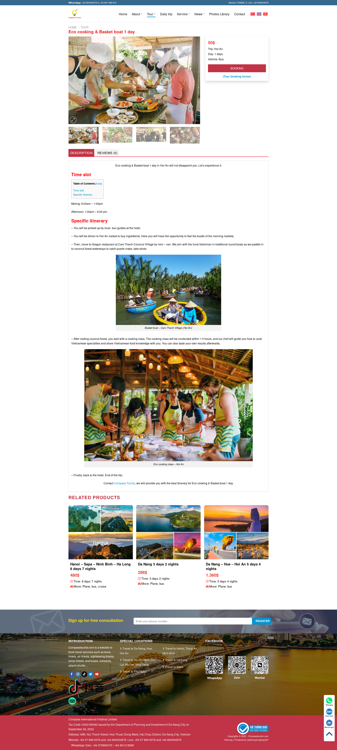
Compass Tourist (124, 483)
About (136, 14)
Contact (239, 14)
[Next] (193, 80)
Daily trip (166, 14)
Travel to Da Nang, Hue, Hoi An (136, 650)
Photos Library (219, 14)
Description (81, 152)
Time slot (78, 190)
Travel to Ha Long (176, 660)
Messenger (329, 727)
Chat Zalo (329, 716)
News (198, 14)
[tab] (81, 153)
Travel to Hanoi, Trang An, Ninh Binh (180, 650)
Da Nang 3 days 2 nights (158, 564)
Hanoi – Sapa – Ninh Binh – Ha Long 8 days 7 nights (100, 566)
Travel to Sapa (174, 667)
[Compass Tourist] (74, 14)
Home (123, 14)
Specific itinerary (82, 194)
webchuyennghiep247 (258, 739)
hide (98, 183)
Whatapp (329, 705)
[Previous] (75, 80)
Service (182, 14)
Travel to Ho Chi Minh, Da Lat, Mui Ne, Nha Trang (137, 662)
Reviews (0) (107, 152)
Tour (150, 14)
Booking (236, 68)
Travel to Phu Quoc (134, 671)
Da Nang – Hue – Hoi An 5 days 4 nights (233, 566)
